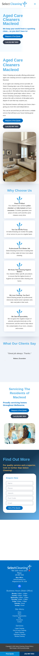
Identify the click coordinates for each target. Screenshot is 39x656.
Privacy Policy (29, 646)
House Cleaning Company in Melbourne (16, 96)
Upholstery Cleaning (19, 634)
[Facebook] (19, 586)
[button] (5, 360)
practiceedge (25, 648)
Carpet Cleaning (19, 628)
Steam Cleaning (19, 632)
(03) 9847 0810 (19, 575)
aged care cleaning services (12, 77)
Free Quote (19, 620)
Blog (19, 618)
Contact (19, 622)
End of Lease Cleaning (19, 630)
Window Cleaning (19, 636)
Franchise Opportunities (19, 616)
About (19, 614)
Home (19, 612)
